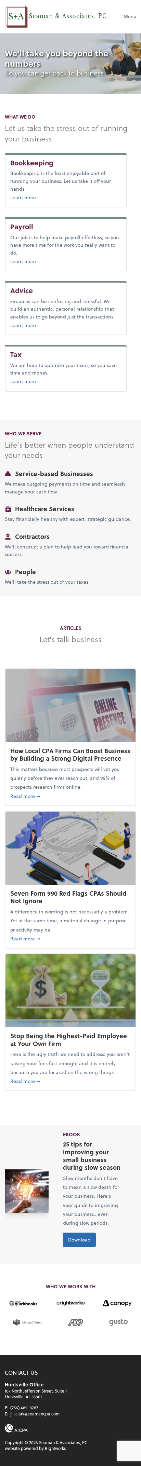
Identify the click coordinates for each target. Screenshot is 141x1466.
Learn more (45, 197)
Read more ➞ (70, 796)
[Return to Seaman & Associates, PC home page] (56, 16)
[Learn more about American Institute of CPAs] (16, 1428)
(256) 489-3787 (24, 1407)
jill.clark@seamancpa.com (35, 1414)
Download (79, 1239)
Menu (130, 16)
